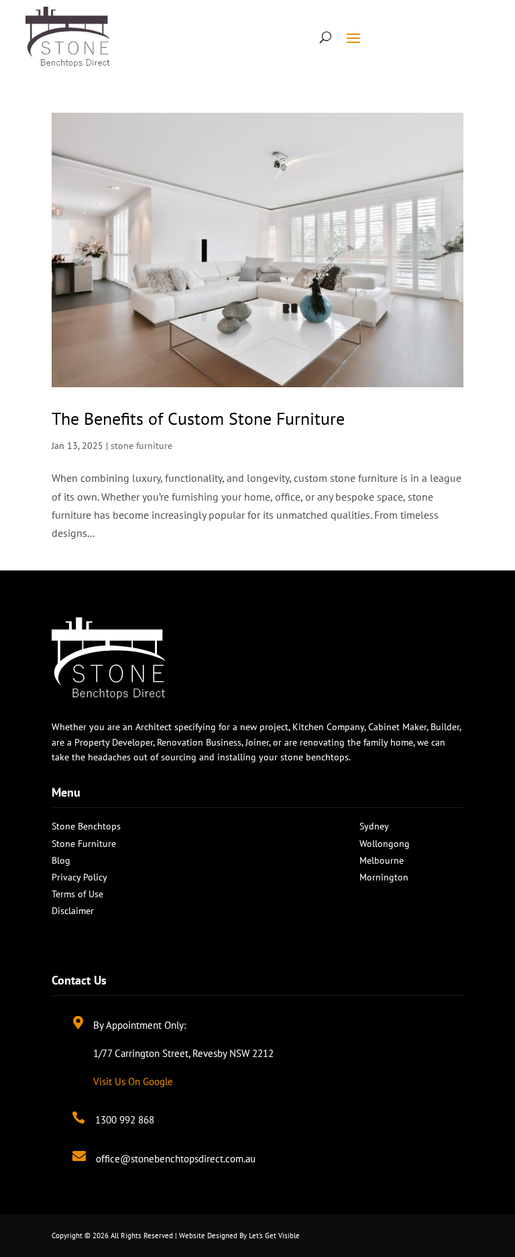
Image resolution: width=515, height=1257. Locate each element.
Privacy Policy (79, 877)
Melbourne (381, 860)
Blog (61, 860)
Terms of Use (77, 894)
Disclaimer (73, 911)
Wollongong (384, 844)
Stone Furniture (84, 844)
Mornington (383, 877)
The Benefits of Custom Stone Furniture (198, 418)
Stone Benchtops (86, 826)
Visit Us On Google (133, 1081)
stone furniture (141, 446)
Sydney (374, 826)
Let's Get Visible (274, 1235)
